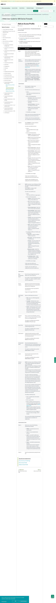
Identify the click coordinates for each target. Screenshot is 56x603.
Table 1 (25, 39)
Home (3, 14)
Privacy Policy (4, 601)
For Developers (39, 8)
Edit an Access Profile (9, 89)
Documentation (6, 8)
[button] (52, 596)
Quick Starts (21, 8)
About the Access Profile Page (10, 85)
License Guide (14, 8)
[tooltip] (45, 24)
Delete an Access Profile (10, 91)
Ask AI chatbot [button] (12, 1)
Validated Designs (30, 8)
